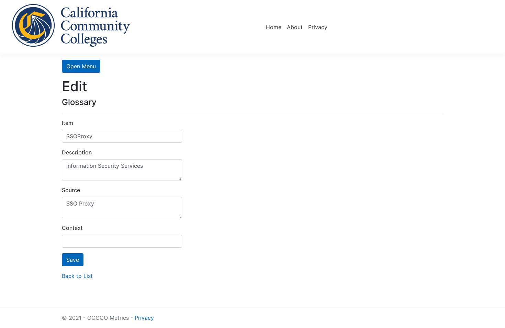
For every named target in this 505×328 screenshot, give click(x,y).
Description (77, 152)
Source (71, 190)
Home (273, 27)
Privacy (317, 27)
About (295, 27)
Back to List (77, 275)
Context (72, 227)
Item (67, 122)
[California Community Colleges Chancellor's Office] (71, 24)
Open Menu (81, 66)
